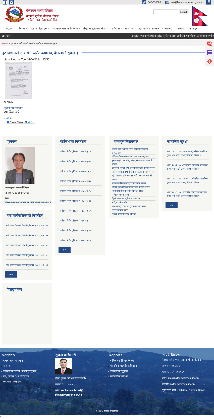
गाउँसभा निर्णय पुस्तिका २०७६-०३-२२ (75, 220)
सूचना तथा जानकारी (149, 28)
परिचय (21, 28)
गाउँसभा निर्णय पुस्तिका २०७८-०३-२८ (75, 181)
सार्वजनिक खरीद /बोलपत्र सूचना (19, 371)
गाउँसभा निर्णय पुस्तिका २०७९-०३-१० (75, 161)
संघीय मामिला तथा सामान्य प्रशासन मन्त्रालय (130, 156)
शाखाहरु (193, 28)
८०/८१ (7, 118)
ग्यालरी (168, 28)
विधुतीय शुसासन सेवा (94, 28)
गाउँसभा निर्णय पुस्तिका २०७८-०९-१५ (75, 171)
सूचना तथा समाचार (13, 108)
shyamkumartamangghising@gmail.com (28, 202)
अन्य (11, 274)
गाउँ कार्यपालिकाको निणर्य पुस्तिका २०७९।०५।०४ (27, 235)
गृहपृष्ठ (9, 28)
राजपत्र (129, 28)
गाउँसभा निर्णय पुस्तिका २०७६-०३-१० (75, 230)
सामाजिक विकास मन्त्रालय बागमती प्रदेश (129, 183)
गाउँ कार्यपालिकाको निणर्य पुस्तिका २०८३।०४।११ (27, 225)
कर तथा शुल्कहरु (12, 381)
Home (5, 43)
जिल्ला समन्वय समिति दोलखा (124, 214)
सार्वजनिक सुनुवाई (119, 371)
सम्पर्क (180, 28)
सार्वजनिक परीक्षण (119, 376)
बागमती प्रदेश (144, 187)
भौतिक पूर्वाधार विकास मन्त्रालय (125, 187)
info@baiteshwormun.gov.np (183, 377)
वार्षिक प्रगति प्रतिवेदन (122, 360)
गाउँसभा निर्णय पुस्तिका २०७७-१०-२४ (75, 201)
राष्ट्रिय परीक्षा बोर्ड (119, 202)
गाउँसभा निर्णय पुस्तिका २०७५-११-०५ (75, 240)
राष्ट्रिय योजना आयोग (121, 194)
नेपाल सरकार (117, 210)
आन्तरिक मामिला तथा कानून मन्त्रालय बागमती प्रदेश (133, 168)
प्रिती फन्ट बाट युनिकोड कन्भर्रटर (126, 198)
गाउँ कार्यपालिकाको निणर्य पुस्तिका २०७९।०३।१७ (27, 255)
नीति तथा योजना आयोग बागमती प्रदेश (127, 190)
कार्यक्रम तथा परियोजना (65, 28)
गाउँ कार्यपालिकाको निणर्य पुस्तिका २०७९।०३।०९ (27, 265)
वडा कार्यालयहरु (38, 28)
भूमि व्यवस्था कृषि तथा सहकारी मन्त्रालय (128, 175)
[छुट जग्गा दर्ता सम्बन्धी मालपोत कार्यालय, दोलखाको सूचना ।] (18, 80)
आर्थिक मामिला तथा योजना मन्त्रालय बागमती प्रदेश (133, 171)
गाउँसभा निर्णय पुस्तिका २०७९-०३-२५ (75, 151)
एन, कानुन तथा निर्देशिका (16, 376)
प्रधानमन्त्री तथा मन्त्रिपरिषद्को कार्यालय (129, 206)
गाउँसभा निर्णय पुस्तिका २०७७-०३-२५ (75, 210)
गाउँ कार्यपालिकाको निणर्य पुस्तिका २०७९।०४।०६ (27, 245)
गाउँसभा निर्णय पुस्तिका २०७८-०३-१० (75, 191)
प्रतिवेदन (115, 28)
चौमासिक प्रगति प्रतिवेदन (123, 365)
